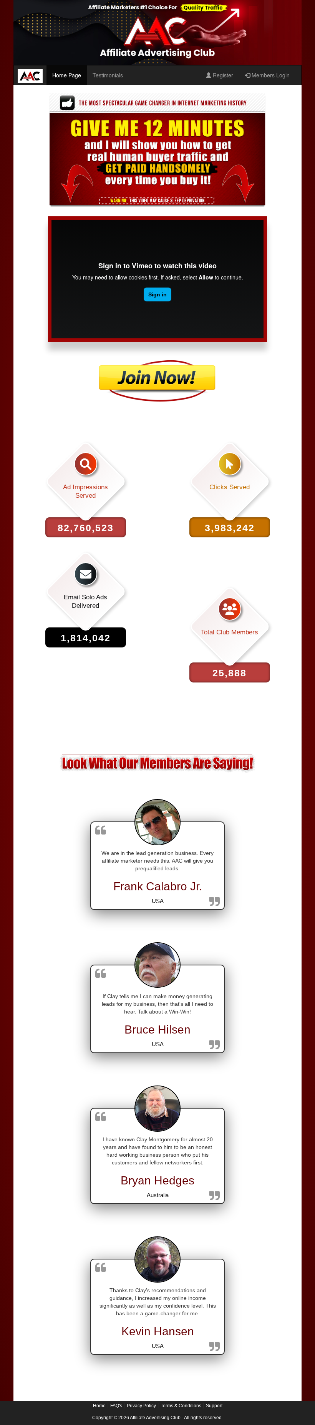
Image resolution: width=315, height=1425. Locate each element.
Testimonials (108, 75)
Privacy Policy (141, 1405)
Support (214, 1405)
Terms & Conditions (181, 1405)
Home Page (66, 75)
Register (222, 75)
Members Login (270, 75)
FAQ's (116, 1405)
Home (99, 1405)
